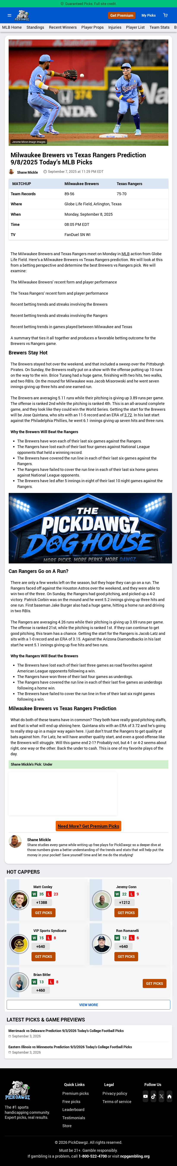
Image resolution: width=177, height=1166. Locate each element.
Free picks (71, 1101)
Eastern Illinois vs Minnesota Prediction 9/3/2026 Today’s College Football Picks (70, 1047)
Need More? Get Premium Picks (88, 826)
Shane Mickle (27, 172)
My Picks (149, 15)
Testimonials (73, 1117)
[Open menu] (9, 15)
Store (67, 1125)
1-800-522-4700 (93, 1156)
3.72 (128, 414)
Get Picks (43, 912)
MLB (126, 253)
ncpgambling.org (135, 1156)
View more (88, 1004)
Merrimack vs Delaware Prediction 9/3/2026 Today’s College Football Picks (66, 1030)
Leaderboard (73, 1109)
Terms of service (117, 1101)
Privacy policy (115, 1093)
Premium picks (75, 1093)
